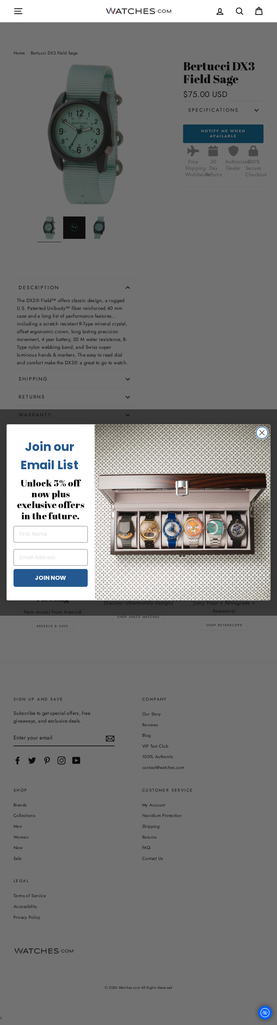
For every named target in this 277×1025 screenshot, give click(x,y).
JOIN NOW (50, 578)
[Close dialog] (262, 432)
